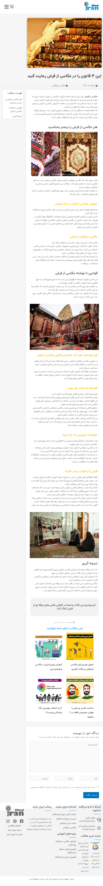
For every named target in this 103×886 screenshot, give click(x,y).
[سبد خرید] (12, 6)
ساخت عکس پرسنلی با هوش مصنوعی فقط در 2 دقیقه (81, 712)
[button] (6, 6)
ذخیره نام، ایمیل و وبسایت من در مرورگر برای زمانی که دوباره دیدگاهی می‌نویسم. (62, 787)
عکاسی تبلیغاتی (58, 85)
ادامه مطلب (95, 867)
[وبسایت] (39, 779)
